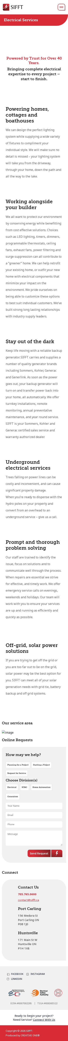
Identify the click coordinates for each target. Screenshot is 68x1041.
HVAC (24, 787)
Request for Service (16, 773)
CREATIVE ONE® (30, 1035)
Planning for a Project (18, 765)
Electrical (11, 787)
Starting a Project (41, 765)
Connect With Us (44, 1019)
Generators (12, 796)
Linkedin (16, 979)
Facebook (17, 974)
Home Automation (41, 787)
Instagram (38, 974)
